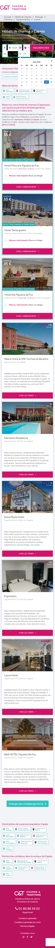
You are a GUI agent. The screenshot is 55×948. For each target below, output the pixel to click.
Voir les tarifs (26, 395)
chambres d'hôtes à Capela (26, 119)
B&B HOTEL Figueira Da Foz (20, 754)
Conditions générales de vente (27, 922)
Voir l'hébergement (26, 187)
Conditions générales (27, 918)
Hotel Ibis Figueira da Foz (19, 294)
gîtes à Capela (8, 124)
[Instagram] (23, 937)
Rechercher (41, 47)
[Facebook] (27, 937)
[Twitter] (32, 937)
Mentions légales (27, 926)
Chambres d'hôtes (10, 77)
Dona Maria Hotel (14, 517)
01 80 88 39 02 (29, 908)
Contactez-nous (27, 933)
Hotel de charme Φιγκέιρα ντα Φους (19, 169)
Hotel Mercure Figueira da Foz (22, 165)
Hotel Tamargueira (15, 230)
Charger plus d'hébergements (26, 803)
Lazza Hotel (11, 675)
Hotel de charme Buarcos (15, 233)
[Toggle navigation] (53, 5)
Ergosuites (10, 596)
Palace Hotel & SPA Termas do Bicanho (26, 358)
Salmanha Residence (16, 437)
